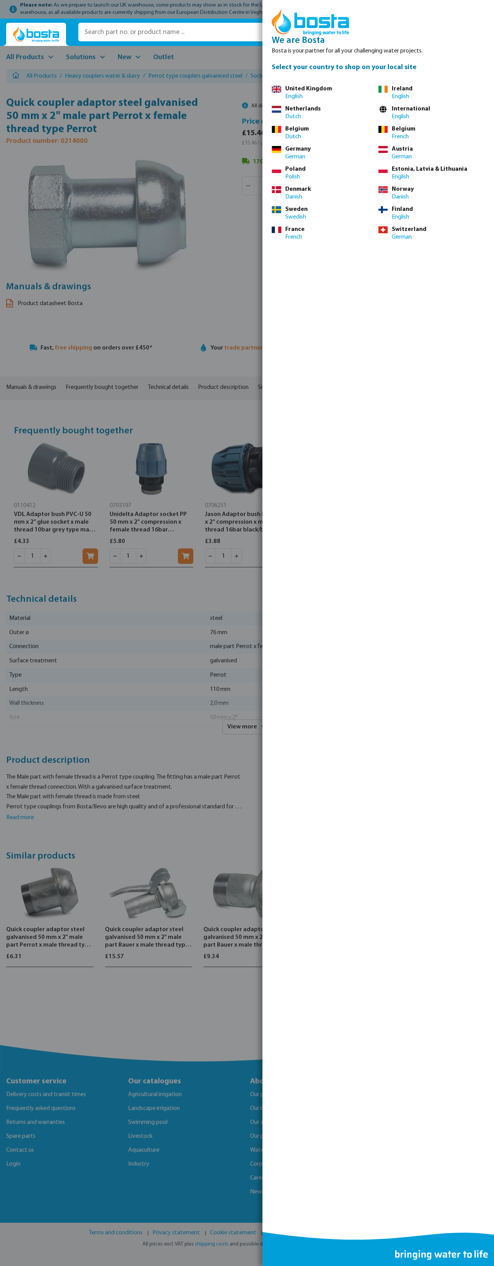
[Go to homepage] (36, 34)
